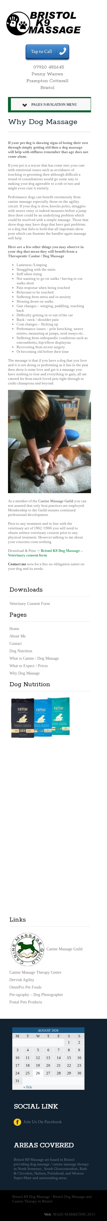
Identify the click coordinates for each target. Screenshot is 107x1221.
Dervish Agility (21, 980)
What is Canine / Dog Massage (34, 658)
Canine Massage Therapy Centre (35, 972)
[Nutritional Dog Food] (40, 717)
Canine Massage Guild (55, 501)
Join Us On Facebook (41, 1121)
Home (14, 629)
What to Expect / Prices (28, 666)
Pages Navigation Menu (54, 105)
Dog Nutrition (20, 651)
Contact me (17, 564)
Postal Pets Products (25, 1002)
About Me (17, 636)
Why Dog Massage (24, 673)
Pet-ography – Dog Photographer (36, 995)
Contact (15, 643)
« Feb (27, 1087)
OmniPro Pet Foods (25, 987)
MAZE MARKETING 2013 (74, 1214)
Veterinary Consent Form (29, 604)
